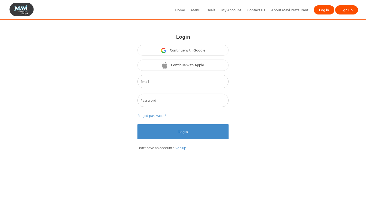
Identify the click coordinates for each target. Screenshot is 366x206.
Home (180, 10)
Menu (195, 10)
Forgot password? (151, 115)
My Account (231, 10)
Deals (211, 10)
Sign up (347, 10)
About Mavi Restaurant (289, 10)
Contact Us (256, 10)
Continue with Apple (187, 65)
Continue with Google (187, 50)
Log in (324, 10)
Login (183, 131)
